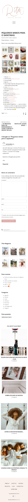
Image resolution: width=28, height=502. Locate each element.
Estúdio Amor (18, 499)
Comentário (3, 180)
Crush (17, 104)
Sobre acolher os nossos (10, 281)
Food (5, 299)
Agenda (6, 295)
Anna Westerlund (10, 92)
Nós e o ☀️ (7, 284)
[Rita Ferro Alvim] (14, 18)
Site (2, 209)
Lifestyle (10, 37)
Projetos (6, 304)
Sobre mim (14, 489)
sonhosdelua (9, 144)
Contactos (20, 486)
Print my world (11, 99)
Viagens (6, 308)
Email (2, 204)
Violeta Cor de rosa (15, 78)
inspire (6, 113)
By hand (10, 82)
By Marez (11, 102)
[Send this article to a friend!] (23, 113)
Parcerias (6, 302)
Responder (5, 164)
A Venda (11, 90)
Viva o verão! (7, 282)
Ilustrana (18, 94)
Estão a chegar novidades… (14, 432)
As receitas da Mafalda (12, 97)
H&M (9, 77)
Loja (13, 486)
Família (6, 297)
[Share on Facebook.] (25, 113)
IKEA (14, 95)
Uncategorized (14, 37)
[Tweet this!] (25, 114)
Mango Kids (10, 87)
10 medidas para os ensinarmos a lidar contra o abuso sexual (7, 127)
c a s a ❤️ (6, 286)
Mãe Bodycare (12, 100)
